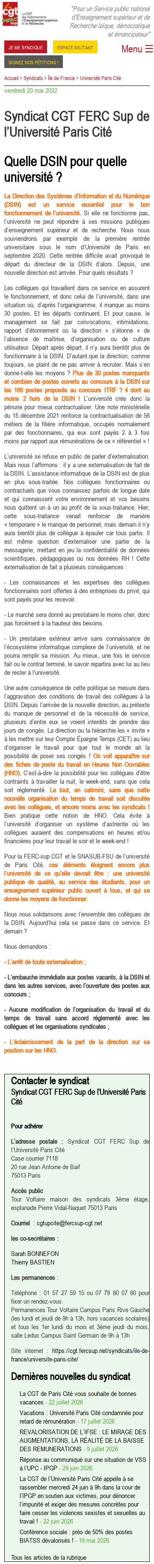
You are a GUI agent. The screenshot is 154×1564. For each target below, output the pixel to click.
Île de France (61, 77)
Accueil (11, 77)
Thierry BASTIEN (32, 1262)
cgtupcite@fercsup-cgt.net (69, 1223)
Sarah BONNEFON (35, 1253)
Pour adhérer (27, 1126)
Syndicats (33, 77)
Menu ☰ (137, 49)
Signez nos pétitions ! (34, 61)
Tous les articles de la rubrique (48, 1557)
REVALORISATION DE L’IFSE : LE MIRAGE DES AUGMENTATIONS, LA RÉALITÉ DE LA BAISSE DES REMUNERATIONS (83, 1440)
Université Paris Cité (100, 77)
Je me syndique (26, 47)
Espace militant (75, 47)
